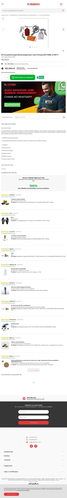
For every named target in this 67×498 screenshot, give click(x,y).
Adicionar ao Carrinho (24, 77)
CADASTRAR (33, 422)
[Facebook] (31, 447)
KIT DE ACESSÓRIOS (44, 15)
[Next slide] (63, 29)
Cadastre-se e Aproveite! (33, 405)
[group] (33, 398)
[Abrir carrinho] (62, 4)
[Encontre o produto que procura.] (63, 10)
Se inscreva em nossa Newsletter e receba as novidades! (33, 407)
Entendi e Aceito (11, 494)
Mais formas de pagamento (8, 72)
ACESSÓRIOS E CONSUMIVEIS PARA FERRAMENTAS (24, 15)
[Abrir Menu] (2, 4)
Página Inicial (4, 15)
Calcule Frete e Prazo (7, 117)
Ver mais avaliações (33, 370)
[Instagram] (35, 447)
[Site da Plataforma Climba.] (33, 483)
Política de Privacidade (23, 490)
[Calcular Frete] (64, 117)
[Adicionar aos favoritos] (3, 19)
